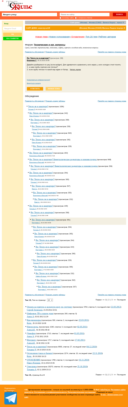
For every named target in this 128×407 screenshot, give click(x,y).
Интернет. (31, 340)
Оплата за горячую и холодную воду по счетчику (49, 307)
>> (115, 300)
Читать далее (75, 70)
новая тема (54, 89)
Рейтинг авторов (107, 37)
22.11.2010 (97, 353)
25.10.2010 (82, 366)
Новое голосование (59, 37)
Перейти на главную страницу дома (112, 52)
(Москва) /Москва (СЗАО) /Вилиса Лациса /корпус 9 (102, 28)
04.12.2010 (91, 346)
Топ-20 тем (91, 37)
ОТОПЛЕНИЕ (33, 360)
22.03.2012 (116, 307)
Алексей (31, 329)
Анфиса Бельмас (41, 276)
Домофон (31, 333)
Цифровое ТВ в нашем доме (40, 313)
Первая (99, 300)
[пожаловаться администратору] (38, 80)
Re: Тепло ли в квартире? (38, 58)
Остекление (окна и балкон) (40, 353)
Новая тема (41, 37)
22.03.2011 (83, 320)
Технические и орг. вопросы (49, 45)
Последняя (121, 300)
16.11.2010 (83, 360)
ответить (35, 89)
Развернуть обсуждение (34, 52)
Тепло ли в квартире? (38, 106)
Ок (12, 34)
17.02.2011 (79, 340)
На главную (12, 38)
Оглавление (77, 37)
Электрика (32, 366)
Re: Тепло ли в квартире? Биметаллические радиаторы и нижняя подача (63, 159)
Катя (29, 323)
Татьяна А (34, 169)
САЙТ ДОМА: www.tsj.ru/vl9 (38, 28)
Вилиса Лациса (109, 23)
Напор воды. (32, 326)
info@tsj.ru (105, 390)
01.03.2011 (79, 333)
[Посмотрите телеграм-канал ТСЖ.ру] (10, 404)
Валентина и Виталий (36, 156)
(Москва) (83, 23)
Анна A (30, 316)
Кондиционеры (34, 320)
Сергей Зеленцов (35, 310)
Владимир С (31, 60)
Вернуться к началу (34, 83)
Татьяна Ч (31, 109)
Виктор (34, 189)
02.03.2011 (82, 326)
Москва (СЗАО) (95, 23)
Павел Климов (34, 116)
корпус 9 (120, 23)
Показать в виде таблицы (55, 52)
